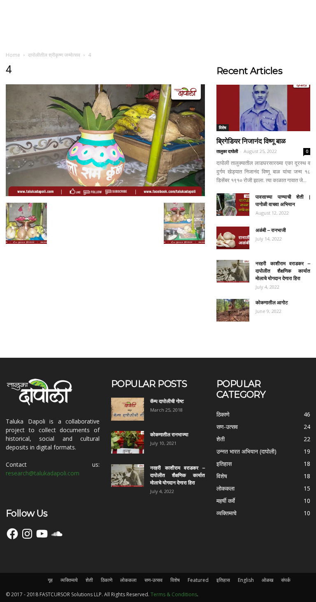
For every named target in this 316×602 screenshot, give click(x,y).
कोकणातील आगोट (272, 302)
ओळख (267, 580)
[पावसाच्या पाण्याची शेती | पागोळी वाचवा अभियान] (232, 204)
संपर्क (285, 580)
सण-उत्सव (153, 580)
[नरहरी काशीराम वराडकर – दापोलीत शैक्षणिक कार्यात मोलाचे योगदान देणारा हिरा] (232, 271)
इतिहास (223, 580)
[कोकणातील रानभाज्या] (127, 442)
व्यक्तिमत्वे (69, 580)
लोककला (128, 580)
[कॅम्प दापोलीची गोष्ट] (127, 409)
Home (13, 54)
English (246, 580)
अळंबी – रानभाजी (271, 230)
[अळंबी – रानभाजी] (232, 238)
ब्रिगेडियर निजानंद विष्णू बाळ (251, 141)
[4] (105, 194)
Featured (198, 580)
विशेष (222, 127)
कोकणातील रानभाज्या (169, 434)
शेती (89, 580)
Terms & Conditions (174, 594)
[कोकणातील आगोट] (232, 310)
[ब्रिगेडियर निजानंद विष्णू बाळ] (263, 108)
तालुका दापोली (227, 151)
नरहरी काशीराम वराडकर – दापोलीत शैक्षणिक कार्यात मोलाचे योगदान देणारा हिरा (283, 270)
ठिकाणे (106, 580)
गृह (50, 580)
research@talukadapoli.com (42, 473)
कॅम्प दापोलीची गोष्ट (167, 401)
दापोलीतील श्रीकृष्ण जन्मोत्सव (54, 54)
